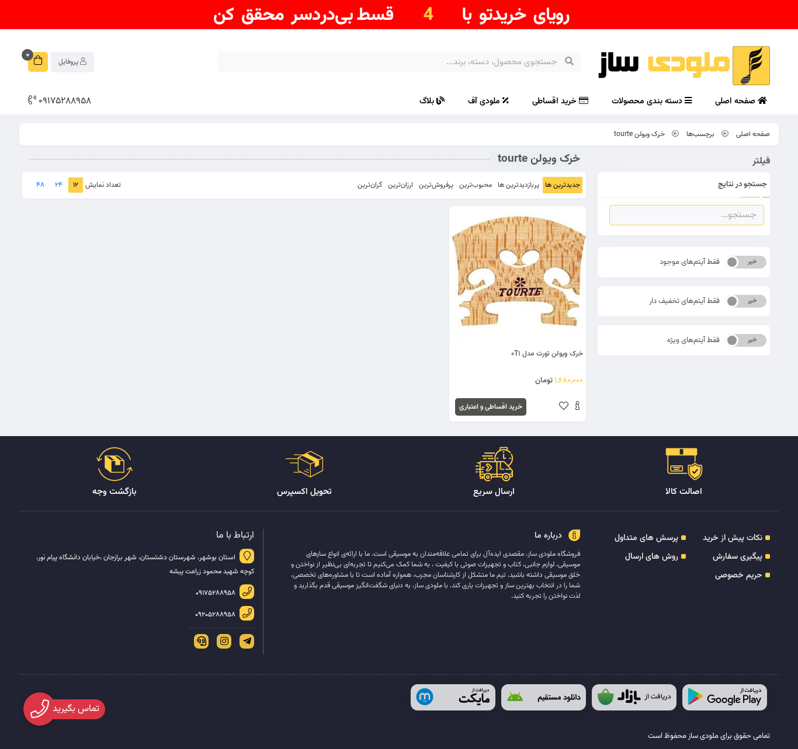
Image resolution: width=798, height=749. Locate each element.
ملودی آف (485, 101)
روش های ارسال (651, 557)
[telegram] (244, 641)
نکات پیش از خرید (732, 538)
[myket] (453, 697)
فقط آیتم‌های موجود (690, 262)
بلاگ (427, 101)
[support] (199, 641)
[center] (569, 61)
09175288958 (63, 102)
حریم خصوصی (738, 575)
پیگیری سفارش (737, 557)
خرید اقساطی (555, 101)
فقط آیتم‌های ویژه (693, 340)
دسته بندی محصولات (648, 101)
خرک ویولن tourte (639, 134)
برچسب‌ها (700, 134)
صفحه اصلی (736, 101)
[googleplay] (724, 697)
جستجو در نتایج (742, 184)
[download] (543, 697)
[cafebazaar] (634, 697)
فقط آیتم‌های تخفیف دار (684, 301)
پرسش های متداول (646, 538)
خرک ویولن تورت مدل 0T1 (547, 354)
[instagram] (222, 641)
